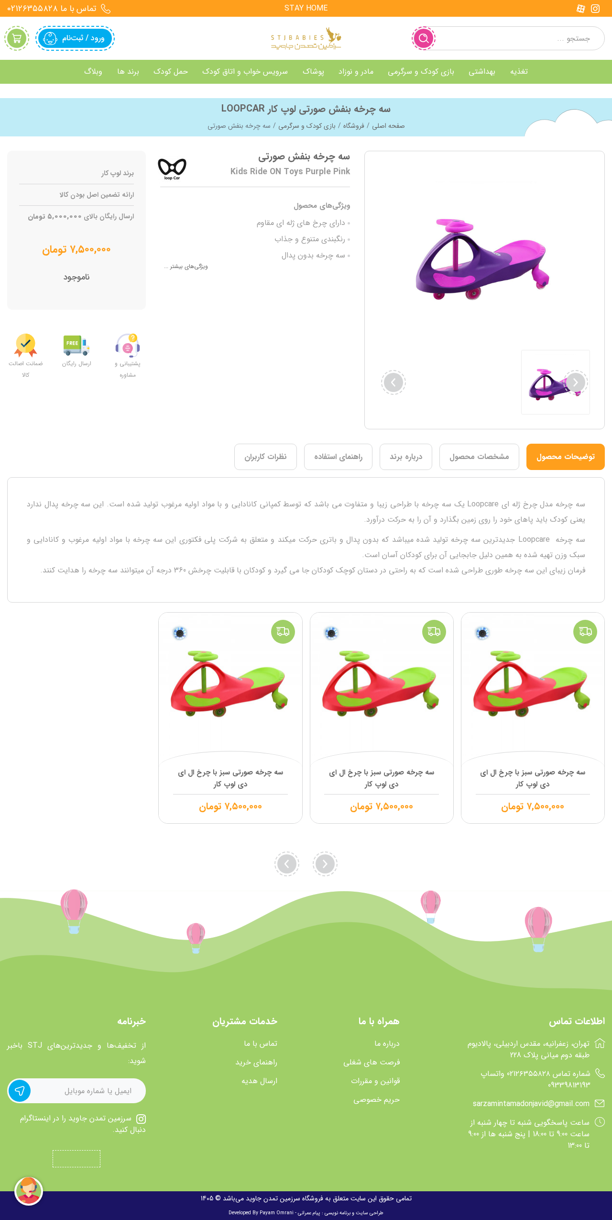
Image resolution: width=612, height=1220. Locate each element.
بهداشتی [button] (482, 72)
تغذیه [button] (519, 72)
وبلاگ (93, 72)
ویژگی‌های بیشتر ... (186, 266)
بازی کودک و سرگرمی (307, 126)
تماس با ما (260, 1044)
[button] (393, 382)
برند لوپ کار (117, 173)
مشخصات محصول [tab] (479, 457)
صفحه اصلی (388, 126)
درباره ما (387, 1044)
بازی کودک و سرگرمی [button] (421, 72)
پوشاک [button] (313, 72)
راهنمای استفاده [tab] (338, 457)
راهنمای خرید (256, 1062)
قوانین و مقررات (375, 1081)
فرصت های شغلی (371, 1062)
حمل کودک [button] (170, 72)
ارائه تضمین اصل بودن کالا (97, 195)
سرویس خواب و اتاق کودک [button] (245, 72)
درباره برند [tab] (406, 457)
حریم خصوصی (376, 1100)
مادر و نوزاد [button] (356, 72)
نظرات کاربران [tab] (265, 457)
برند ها (128, 72)
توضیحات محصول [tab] (565, 457)
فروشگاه (353, 126)
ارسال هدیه (259, 1081)
